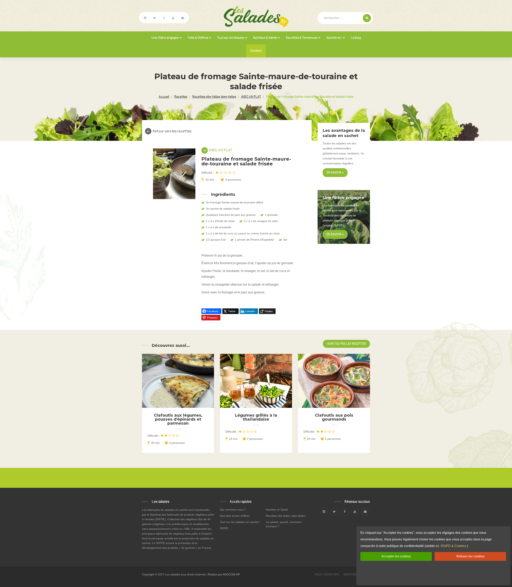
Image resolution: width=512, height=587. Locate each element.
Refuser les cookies (470, 556)
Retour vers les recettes (172, 131)
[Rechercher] (367, 18)
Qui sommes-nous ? (233, 509)
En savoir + (335, 173)
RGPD (224, 528)
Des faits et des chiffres (235, 515)
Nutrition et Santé (277, 509)
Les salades (172, 574)
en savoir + (335, 234)
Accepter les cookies (396, 556)
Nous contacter (327, 574)
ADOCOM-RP (231, 574)
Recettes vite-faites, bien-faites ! (286, 515)
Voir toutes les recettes (346, 344)
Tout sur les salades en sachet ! (240, 522)
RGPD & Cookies (453, 546)
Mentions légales (356, 574)
